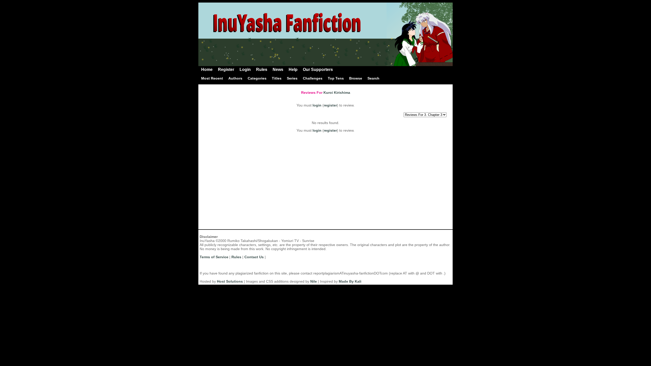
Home (207, 69)
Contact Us (254, 257)
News (278, 69)
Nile (313, 281)
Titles (277, 78)
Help (293, 69)
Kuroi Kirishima (336, 92)
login (317, 105)
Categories (257, 78)
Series (292, 78)
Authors (235, 78)
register (330, 105)
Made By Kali (350, 281)
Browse (355, 78)
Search (373, 78)
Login (245, 69)
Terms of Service (214, 257)
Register (226, 69)
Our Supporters (318, 69)
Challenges (312, 78)
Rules (261, 69)
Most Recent (212, 78)
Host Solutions (230, 281)
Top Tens (336, 78)
